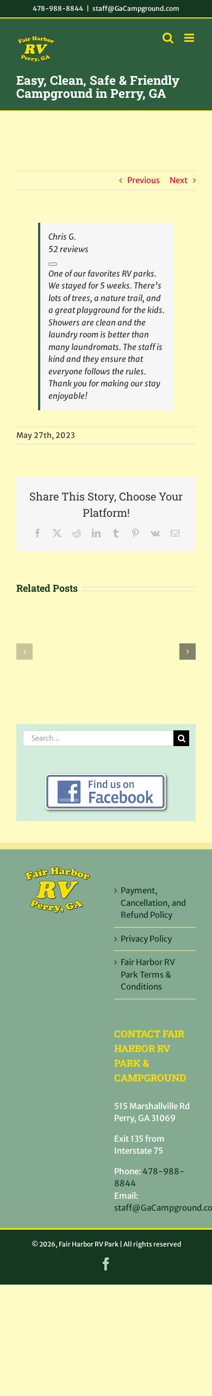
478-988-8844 (58, 8)
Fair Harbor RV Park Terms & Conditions (148, 974)
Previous (143, 180)
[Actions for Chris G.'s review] (52, 264)
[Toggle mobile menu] (190, 37)
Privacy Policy (146, 939)
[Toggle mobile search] (168, 37)
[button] (24, 651)
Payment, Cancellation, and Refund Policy (153, 902)
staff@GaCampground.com (135, 8)
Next (179, 180)
